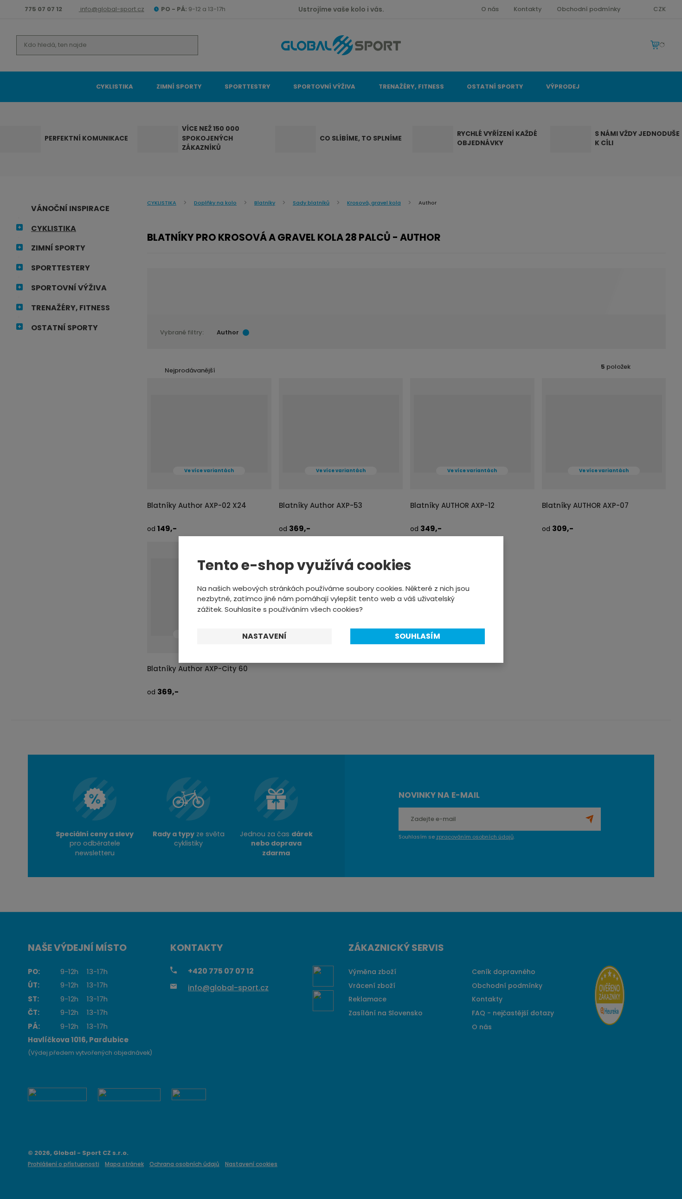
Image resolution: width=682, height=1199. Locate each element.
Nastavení (264, 636)
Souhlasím (417, 636)
